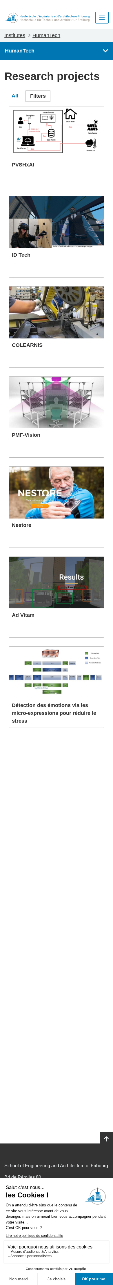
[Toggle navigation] (102, 17)
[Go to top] (106, 1139)
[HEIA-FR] (47, 17)
